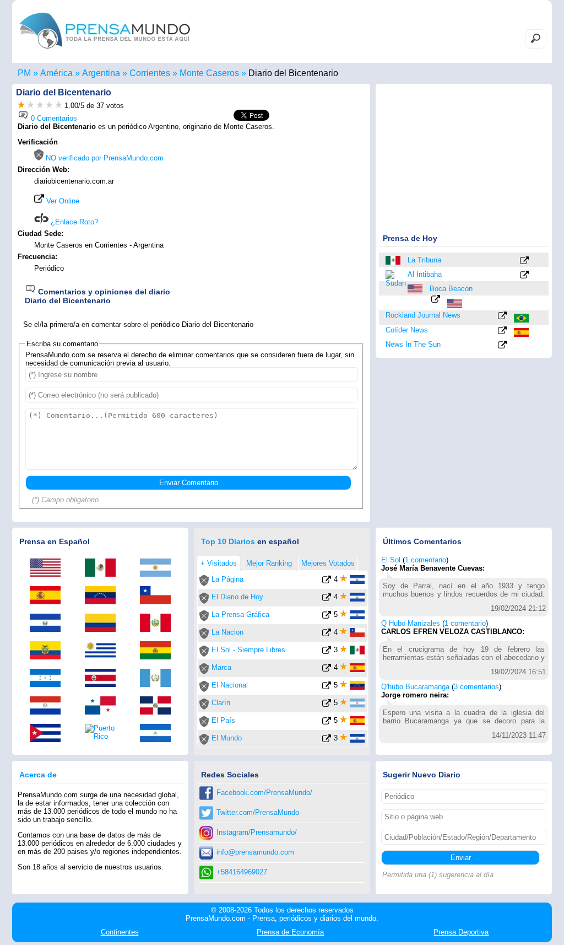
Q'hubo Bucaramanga (415, 687)
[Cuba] (49, 734)
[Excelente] (58, 105)
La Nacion (227, 632)
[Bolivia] (159, 651)
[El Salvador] (49, 623)
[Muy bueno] (49, 105)
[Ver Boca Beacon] (435, 300)
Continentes (120, 932)
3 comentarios (476, 687)
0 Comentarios (53, 118)
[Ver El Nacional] (326, 687)
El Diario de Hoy (237, 597)
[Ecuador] (49, 651)
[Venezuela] (104, 596)
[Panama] (104, 706)
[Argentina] (159, 568)
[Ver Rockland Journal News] (502, 316)
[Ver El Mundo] (326, 740)
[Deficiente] (21, 105)
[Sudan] (394, 278)
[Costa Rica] (104, 679)
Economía (290, 932)
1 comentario (425, 560)
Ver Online (61, 201)
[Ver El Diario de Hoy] (326, 599)
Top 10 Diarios (228, 541)
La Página (227, 579)
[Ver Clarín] (326, 705)
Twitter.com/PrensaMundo (257, 812)
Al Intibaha (425, 274)
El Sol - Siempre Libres (248, 650)
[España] (522, 332)
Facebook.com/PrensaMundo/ (264, 792)
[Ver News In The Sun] (502, 345)
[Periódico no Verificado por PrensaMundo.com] (204, 583)
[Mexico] (394, 260)
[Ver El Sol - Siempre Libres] (326, 652)
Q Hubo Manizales (410, 623)
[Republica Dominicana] (159, 706)
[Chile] (159, 596)
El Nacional (230, 685)
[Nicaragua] (159, 734)
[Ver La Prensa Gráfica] (326, 617)
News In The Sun (413, 344)
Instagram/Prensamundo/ (256, 832)
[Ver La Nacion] (326, 634)
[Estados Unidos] (416, 289)
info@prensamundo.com (255, 852)
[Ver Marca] (326, 669)
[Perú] (159, 623)
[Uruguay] (104, 651)
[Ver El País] (326, 722)
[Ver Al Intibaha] (524, 275)
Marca (221, 667)
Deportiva (461, 932)
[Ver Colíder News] (502, 331)
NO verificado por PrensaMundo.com (104, 158)
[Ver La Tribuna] (524, 261)
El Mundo (227, 738)
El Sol (390, 560)
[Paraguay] (49, 706)
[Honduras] (49, 679)
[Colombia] (104, 623)
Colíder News (407, 330)
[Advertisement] (272, 208)
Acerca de (38, 774)
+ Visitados (218, 563)
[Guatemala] (159, 679)
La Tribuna (424, 260)
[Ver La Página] (326, 581)
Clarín (221, 703)
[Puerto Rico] (104, 732)
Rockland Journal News (423, 315)
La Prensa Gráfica (240, 614)
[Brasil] (522, 318)
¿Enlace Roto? (73, 222)
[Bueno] (40, 105)
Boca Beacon (451, 288)
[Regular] (30, 105)
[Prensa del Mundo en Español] (104, 51)
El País (223, 720)
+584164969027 (241, 872)
